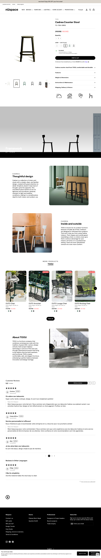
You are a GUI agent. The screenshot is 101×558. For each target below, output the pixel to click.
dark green (69, 45)
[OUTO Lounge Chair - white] (52, 311)
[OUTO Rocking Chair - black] (79, 311)
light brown (61, 45)
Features (58, 72)
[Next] (95, 288)
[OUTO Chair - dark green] (8, 311)
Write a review (78, 383)
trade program (20, 4)
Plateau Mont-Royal (35, 518)
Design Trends (10, 526)
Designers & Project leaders (56, 518)
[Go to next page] (55, 456)
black (74, 45)
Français (80, 9)
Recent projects (52, 521)
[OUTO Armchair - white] (29, 311)
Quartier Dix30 (33, 521)
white (57, 45)
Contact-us (9, 518)
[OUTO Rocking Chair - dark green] (77, 311)
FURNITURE (37, 10)
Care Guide (9, 529)
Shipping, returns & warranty (15, 532)
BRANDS (29, 10)
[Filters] (90, 383)
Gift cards (9, 521)
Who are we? (10, 524)
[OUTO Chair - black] (10, 311)
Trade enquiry (51, 524)
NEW (23, 10)
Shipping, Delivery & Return (63, 87)
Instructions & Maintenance (64, 82)
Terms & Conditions (12, 534)
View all (50, 319)
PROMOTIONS (69, 10)
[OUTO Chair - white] (6, 311)
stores (13, 4)
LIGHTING (47, 10)
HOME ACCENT (57, 10)
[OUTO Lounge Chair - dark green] (54, 311)
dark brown (65, 45)
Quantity (58, 35)
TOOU (57, 19)
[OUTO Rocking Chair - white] (75, 311)
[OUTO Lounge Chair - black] (56, 311)
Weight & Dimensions (62, 77)
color (61, 42)
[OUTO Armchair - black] (33, 311)
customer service (6, 4)
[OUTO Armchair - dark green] (31, 311)
